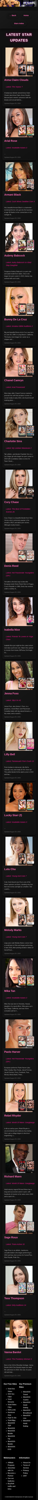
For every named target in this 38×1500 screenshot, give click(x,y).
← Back (12, 15)
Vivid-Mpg (11, 1420)
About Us (26, 1462)
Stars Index (19, 23)
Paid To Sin (12, 1418)
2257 (25, 1476)
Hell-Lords (12, 1410)
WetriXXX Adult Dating (26, 1404)
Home (26, 15)
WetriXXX (11, 1428)
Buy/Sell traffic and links (11, 1486)
